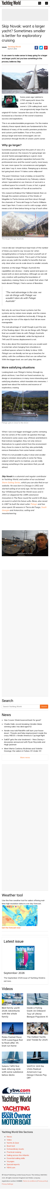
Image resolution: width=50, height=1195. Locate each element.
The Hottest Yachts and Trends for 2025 (37, 1038)
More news (25, 757)
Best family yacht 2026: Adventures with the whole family (11, 1012)
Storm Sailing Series (11, 482)
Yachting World (14, 46)
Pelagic (33, 504)
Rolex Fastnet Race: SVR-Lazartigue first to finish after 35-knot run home (12, 1041)
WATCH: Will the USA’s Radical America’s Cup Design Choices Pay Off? (37, 1072)
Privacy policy (42, 1181)
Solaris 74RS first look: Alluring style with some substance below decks (12, 1070)
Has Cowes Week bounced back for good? (22, 720)
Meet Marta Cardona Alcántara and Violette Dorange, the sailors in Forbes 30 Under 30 (23, 749)
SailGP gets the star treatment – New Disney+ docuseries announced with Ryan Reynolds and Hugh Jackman (24, 742)
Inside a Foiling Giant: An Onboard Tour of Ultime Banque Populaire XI (37, 1012)
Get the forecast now (11, 927)
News (6, 715)
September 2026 (14, 973)
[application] (25, 543)
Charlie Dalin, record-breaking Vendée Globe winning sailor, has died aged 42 (23, 725)
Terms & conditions (30, 1181)
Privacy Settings (7, 1184)
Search (44, 706)
